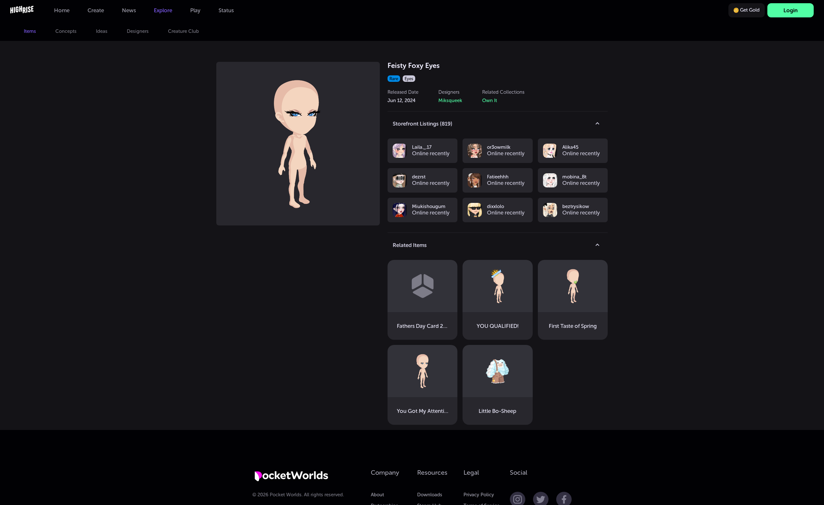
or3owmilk (498, 147)
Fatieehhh (498, 177)
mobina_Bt (574, 177)
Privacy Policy (479, 495)
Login (790, 10)
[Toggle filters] (597, 124)
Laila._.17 (422, 147)
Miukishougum (428, 206)
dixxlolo (495, 206)
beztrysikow (575, 206)
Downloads (429, 495)
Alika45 (570, 147)
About (377, 495)
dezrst (419, 177)
